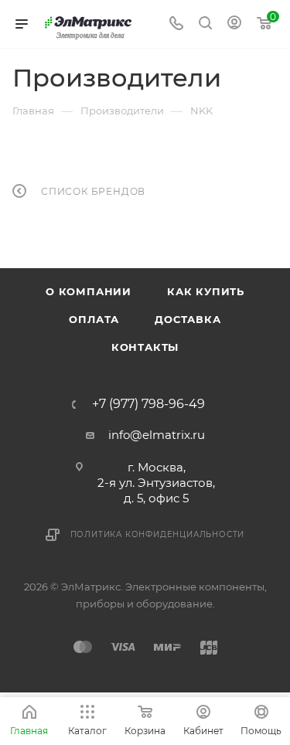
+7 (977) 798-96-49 (148, 404)
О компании (88, 291)
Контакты (145, 347)
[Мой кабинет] (234, 24)
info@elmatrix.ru (156, 434)
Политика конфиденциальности (157, 534)
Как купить (205, 291)
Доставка (187, 319)
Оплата (94, 319)
